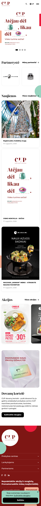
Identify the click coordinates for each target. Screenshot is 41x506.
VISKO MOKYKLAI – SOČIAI (13, 218)
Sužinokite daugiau (12, 415)
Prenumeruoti (31, 490)
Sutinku (20, 500)
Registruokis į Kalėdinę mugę (14, 141)
